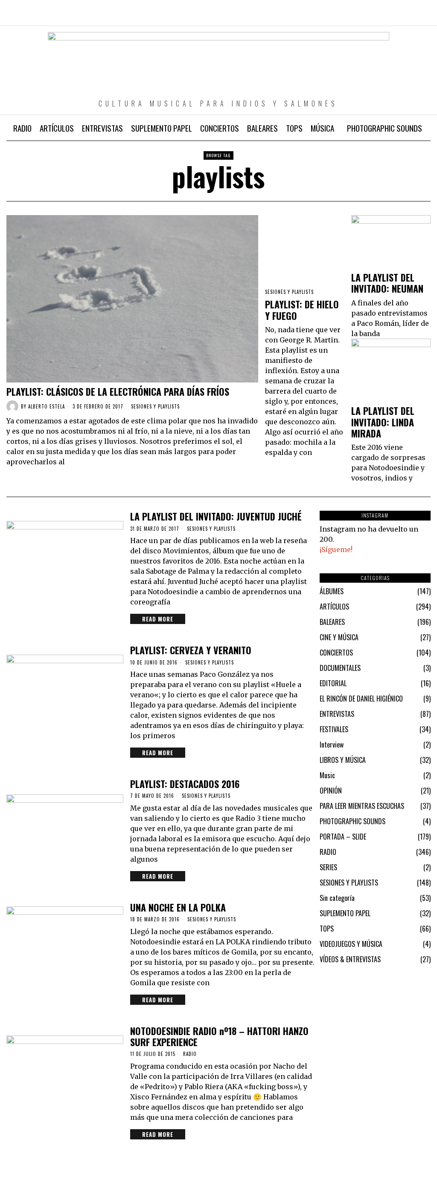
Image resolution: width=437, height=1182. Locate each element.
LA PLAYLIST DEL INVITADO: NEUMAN (387, 283)
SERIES (328, 867)
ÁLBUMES (332, 591)
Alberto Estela (46, 406)
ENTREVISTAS (337, 714)
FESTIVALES (334, 729)
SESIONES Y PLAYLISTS (155, 406)
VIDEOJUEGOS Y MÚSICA (351, 944)
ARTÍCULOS (334, 606)
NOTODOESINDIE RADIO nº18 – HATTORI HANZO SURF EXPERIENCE (219, 1036)
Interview (332, 744)
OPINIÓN (331, 790)
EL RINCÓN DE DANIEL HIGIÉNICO (361, 698)
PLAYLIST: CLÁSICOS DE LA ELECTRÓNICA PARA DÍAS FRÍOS (117, 391)
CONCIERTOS (336, 652)
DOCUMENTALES (340, 668)
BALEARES (332, 622)
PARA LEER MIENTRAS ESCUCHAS (362, 806)
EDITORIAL (333, 683)
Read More (157, 619)
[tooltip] (387, 17)
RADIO (190, 1054)
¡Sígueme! (336, 549)
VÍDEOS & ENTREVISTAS (350, 959)
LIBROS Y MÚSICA (343, 760)
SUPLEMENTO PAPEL (345, 913)
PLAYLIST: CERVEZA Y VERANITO (190, 650)
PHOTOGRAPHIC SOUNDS (352, 821)
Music (327, 775)
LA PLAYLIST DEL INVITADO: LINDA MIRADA (382, 422)
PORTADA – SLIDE (343, 836)
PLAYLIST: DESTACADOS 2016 (184, 783)
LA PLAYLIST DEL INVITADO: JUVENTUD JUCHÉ (216, 516)
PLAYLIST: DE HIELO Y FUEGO (302, 310)
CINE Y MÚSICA (339, 637)
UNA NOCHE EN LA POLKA (178, 907)
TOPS (327, 928)
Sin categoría (337, 898)
